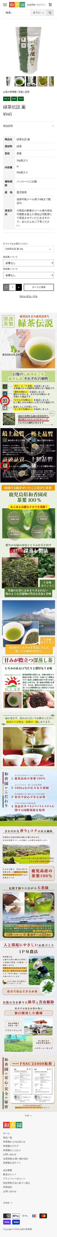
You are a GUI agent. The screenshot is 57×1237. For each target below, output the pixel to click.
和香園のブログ (11, 1146)
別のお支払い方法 (28, 296)
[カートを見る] (50, 4)
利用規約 (7, 1187)
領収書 (21, 98)
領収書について (10, 269)
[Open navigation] (5, 4)
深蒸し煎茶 (23, 92)
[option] (8, 81)
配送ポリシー (9, 1174)
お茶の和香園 (9, 92)
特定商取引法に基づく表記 (16, 1183)
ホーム (6, 1133)
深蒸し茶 (6, 98)
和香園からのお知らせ (14, 1142)
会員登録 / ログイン (36, 4)
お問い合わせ (9, 1154)
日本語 (6, 1203)
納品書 (14, 98)
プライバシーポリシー (14, 1179)
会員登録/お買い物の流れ (15, 1159)
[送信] (50, 13)
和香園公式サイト (12, 1163)
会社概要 (7, 1170)
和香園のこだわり (12, 1150)
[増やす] (19, 287)
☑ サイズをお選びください (15, 244)
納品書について (10, 257)
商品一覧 (7, 1137)
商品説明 (8, 126)
